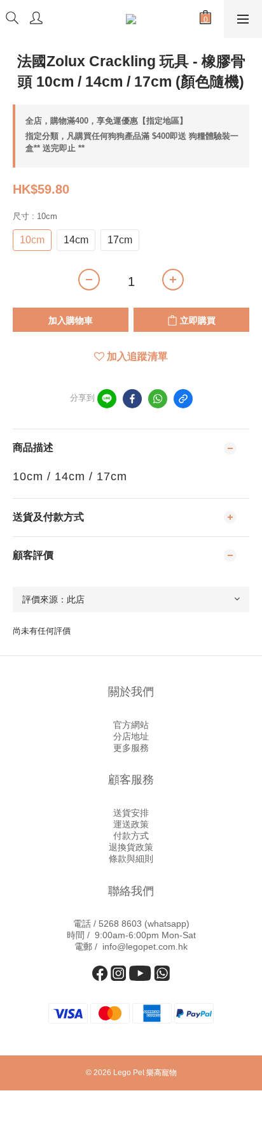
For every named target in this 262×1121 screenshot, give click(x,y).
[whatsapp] (157, 398)
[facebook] (132, 398)
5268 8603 (120, 923)
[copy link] (183, 398)
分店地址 (131, 736)
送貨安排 (131, 813)
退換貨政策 (131, 847)
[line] (106, 398)
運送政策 (131, 824)
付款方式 (131, 836)
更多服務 (131, 748)
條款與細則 (131, 858)
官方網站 (131, 725)
